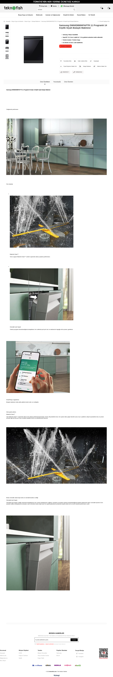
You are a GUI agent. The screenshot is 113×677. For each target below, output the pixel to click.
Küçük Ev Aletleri (68, 15)
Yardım (55, 6)
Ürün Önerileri (68, 82)
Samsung (58, 653)
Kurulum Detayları (65, 46)
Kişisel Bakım (81, 15)
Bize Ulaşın (3, 660)
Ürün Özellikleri (45, 82)
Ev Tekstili (92, 15)
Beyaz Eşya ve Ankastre (25, 15)
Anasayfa (2, 653)
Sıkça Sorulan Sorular (43, 655)
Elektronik (39, 15)
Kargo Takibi (41, 658)
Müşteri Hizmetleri (42, 653)
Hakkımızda (3, 655)
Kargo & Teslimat (23, 655)
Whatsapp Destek (68, 6)
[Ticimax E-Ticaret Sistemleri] (56, 676)
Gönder (74, 639)
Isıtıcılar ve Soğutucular (53, 15)
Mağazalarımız (4, 658)
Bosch (58, 655)
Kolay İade (44, 6)
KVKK (20, 653)
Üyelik (20, 658)
